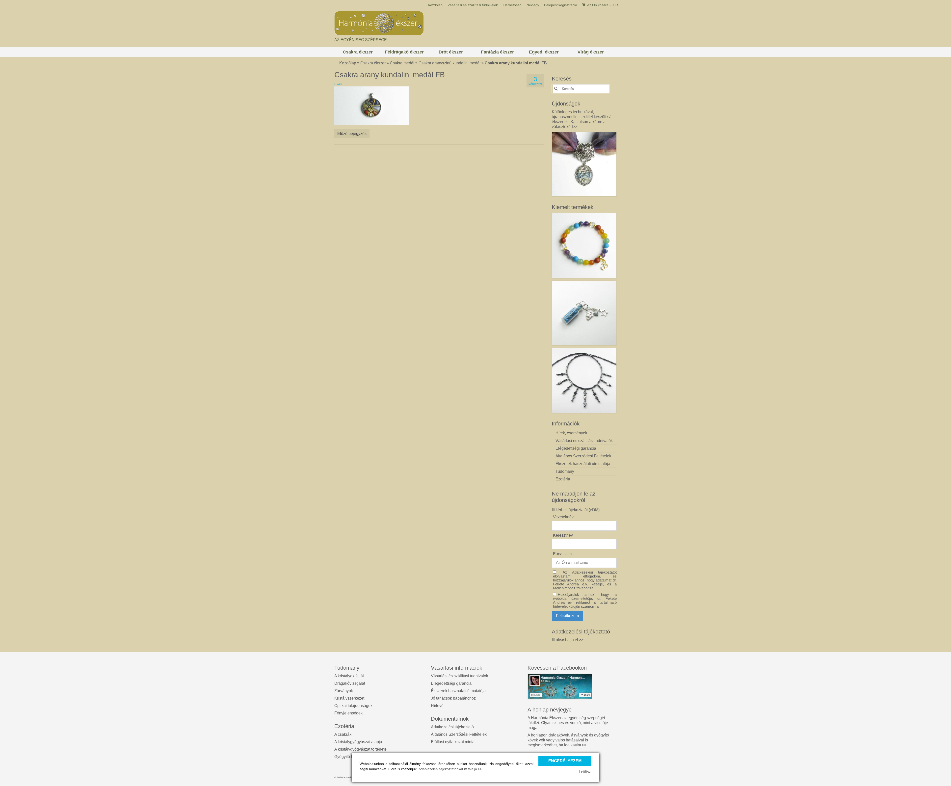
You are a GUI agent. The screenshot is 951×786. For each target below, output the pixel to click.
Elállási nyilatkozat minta (453, 742)
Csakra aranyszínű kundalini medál (449, 63)
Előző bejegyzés (352, 133)
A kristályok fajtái (349, 676)
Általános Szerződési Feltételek (459, 734)
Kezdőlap (347, 63)
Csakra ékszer (373, 63)
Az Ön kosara (602, 5)
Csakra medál (402, 63)
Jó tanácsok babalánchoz (453, 698)
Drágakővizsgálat (349, 683)
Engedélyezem (564, 761)
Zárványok (343, 691)
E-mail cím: (563, 554)
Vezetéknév (563, 517)
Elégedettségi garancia (451, 683)
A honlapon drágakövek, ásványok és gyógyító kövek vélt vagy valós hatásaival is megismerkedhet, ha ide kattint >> (568, 740)
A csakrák (342, 734)
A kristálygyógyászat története (360, 749)
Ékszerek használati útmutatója (458, 691)
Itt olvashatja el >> (567, 640)
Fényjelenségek (348, 713)
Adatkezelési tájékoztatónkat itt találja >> (450, 769)
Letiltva (585, 772)
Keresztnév (563, 535)
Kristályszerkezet (349, 698)
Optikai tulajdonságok (353, 706)
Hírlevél (438, 706)
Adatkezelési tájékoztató (452, 727)
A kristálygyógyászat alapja (358, 742)
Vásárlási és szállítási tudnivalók (459, 676)
